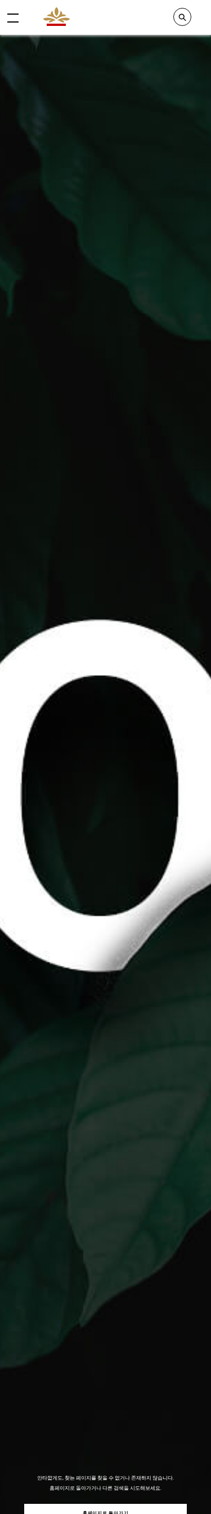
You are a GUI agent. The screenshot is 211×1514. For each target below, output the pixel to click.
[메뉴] (13, 17)
